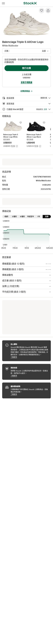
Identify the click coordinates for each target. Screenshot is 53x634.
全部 (46, 216)
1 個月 (6, 216)
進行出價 (26, 68)
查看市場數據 (26, 82)
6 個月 (22, 216)
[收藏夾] (41, 10)
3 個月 (14, 216)
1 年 (38, 216)
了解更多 (29, 357)
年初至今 (30, 216)
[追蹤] (20, 122)
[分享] (48, 10)
